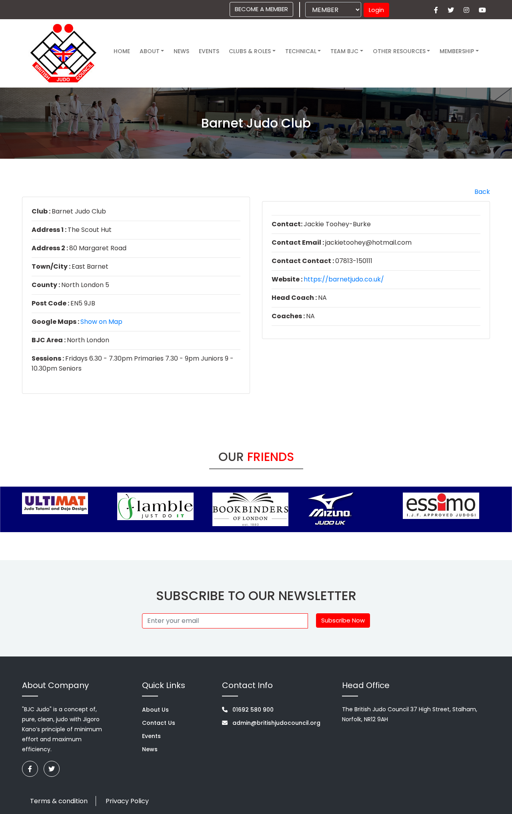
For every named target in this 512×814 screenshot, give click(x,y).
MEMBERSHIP (457, 51)
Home (122, 51)
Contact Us (158, 723)
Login (376, 10)
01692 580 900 (252, 710)
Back (482, 191)
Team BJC (344, 51)
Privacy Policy (127, 801)
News (181, 51)
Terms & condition (59, 801)
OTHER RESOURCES (399, 51)
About (150, 51)
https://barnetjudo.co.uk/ (344, 279)
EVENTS (209, 51)
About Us (155, 710)
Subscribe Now (343, 620)
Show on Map (101, 321)
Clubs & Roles (250, 51)
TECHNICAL (300, 51)
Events (151, 736)
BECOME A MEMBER (261, 9)
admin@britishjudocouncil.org (275, 723)
